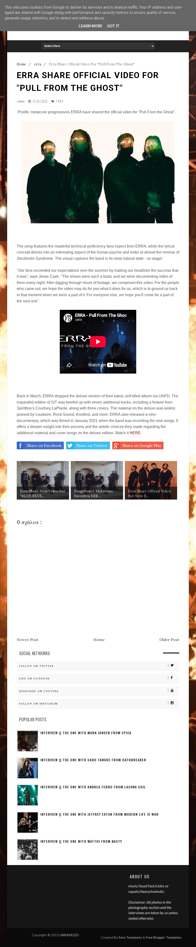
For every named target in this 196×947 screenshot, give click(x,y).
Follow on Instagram (38, 703)
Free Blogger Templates (164, 937)
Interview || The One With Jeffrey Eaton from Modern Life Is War (99, 814)
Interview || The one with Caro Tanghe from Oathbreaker (93, 759)
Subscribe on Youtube (39, 691)
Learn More (90, 26)
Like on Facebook (34, 678)
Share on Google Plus (141, 445)
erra (59, 101)
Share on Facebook (44, 445)
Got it (113, 26)
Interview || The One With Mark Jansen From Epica (85, 732)
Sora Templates (130, 937)
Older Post (169, 639)
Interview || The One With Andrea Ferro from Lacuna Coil (93, 786)
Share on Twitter (92, 445)
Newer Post (27, 639)
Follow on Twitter (36, 666)
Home (99, 639)
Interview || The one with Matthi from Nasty (81, 841)
